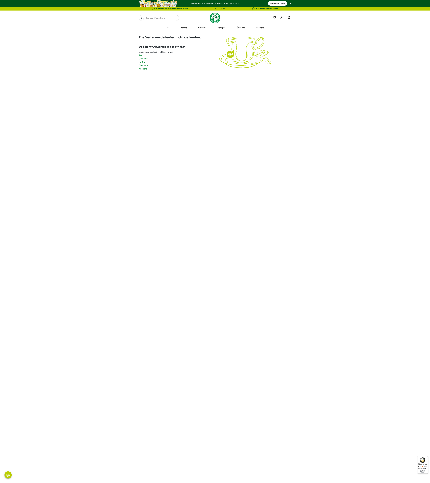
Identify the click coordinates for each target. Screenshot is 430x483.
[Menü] (426, 457)
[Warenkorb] (289, 17)
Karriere (143, 68)
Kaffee (142, 62)
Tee (140, 55)
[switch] (422, 471)
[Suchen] (142, 18)
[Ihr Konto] (281, 17)
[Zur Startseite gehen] (215, 18)
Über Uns (143, 65)
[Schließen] (290, 3)
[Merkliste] (274, 17)
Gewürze (143, 58)
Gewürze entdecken (277, 3)
